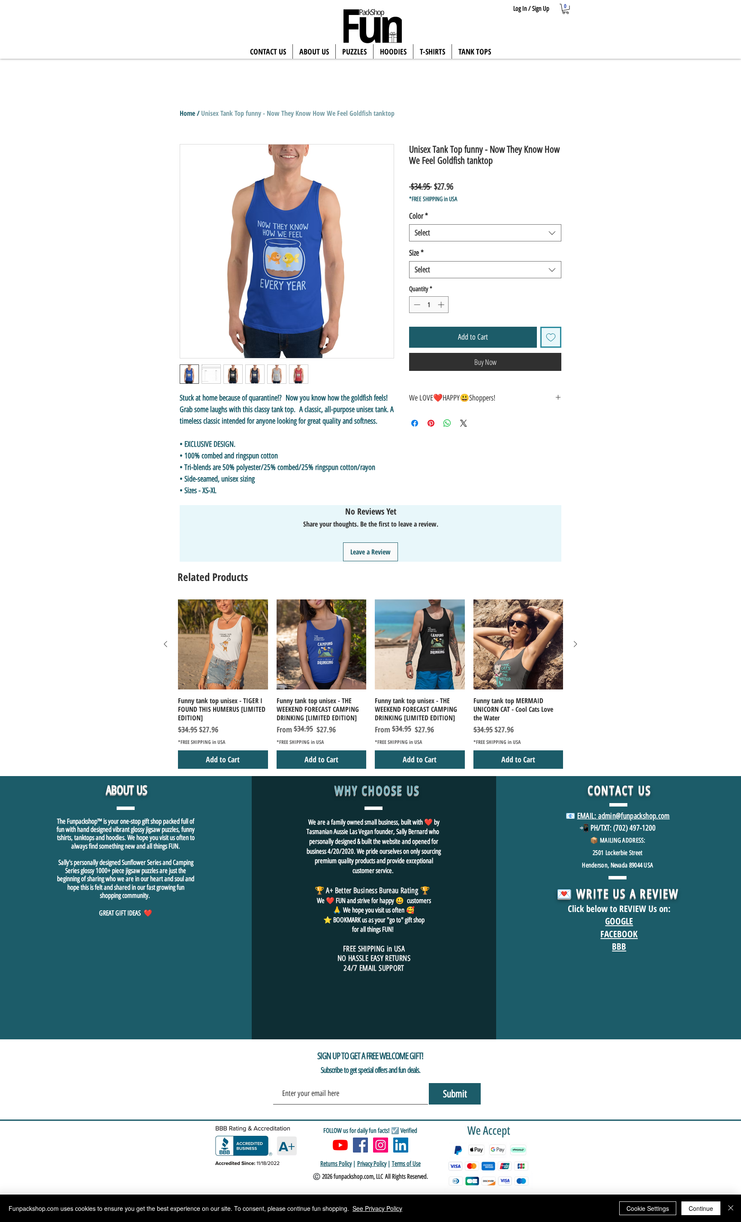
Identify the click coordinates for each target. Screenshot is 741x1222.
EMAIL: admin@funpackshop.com (623, 816)
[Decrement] (416, 305)
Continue (701, 1208)
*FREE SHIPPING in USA (433, 199)
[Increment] (442, 305)
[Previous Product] (165, 644)
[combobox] (485, 232)
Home (187, 113)
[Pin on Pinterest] (431, 423)
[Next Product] (575, 644)
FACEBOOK (619, 934)
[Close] (731, 1208)
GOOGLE (619, 921)
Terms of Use (406, 1164)
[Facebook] (360, 1145)
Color (418, 216)
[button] (566, 9)
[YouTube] (340, 1145)
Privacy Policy (371, 1164)
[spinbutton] (429, 305)
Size (416, 253)
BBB (619, 946)
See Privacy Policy (377, 1208)
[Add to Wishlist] (550, 337)
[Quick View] (223, 644)
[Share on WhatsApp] (447, 423)
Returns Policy (336, 1164)
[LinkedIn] (400, 1145)
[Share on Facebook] (415, 423)
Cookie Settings (648, 1208)
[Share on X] (463, 423)
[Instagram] (380, 1145)
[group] (370, 684)
